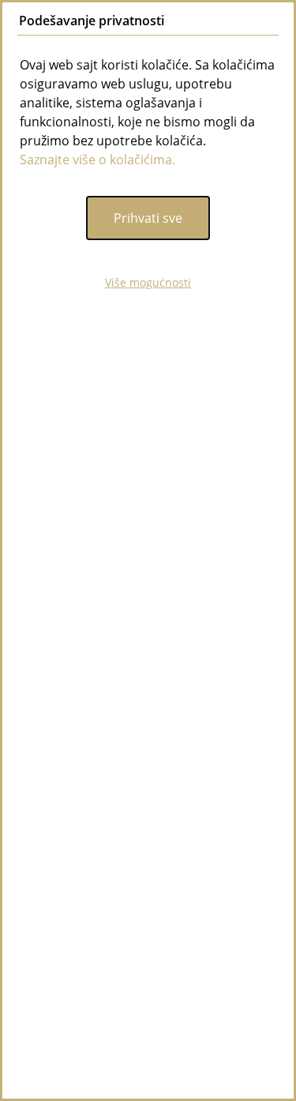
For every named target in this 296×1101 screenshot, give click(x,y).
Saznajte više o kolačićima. (97, 159)
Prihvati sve (148, 218)
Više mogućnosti (148, 282)
